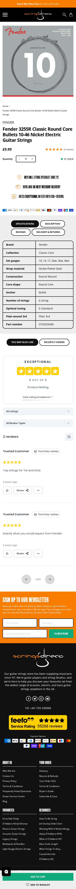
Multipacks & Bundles (14, 844)
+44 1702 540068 (40, 708)
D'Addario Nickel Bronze (15, 823)
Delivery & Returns (48, 232)
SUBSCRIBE (61, 633)
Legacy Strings (10, 839)
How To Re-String (48, 818)
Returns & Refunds (48, 776)
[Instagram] (41, 698)
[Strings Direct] (38, 15)
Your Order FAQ (47, 781)
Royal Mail (41, 187)
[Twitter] (34, 698)
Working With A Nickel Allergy (54, 828)
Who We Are (9, 771)
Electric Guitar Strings (14, 828)
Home (5, 106)
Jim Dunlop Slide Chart (50, 823)
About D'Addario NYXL (50, 833)
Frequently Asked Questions (17, 791)
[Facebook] (28, 698)
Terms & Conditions (13, 786)
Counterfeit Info (47, 854)
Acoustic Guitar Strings (14, 833)
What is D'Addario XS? (50, 839)
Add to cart (38, 876)
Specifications (25, 223)
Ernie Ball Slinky (11, 818)
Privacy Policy (9, 781)
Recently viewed (54, 342)
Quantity (8, 158)
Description (52, 223)
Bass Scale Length (48, 844)
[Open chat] (6, 871)
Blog (5, 801)
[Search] (64, 14)
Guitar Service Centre (14, 796)
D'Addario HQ (46, 859)
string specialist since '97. (41, 177)
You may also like (22, 342)
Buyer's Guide (46, 791)
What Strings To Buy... (50, 849)
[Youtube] (47, 698)
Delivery (43, 771)
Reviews (21, 232)
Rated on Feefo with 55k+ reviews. (41, 196)
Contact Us (8, 776)
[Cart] (70, 14)
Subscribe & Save (48, 796)
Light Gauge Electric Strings (17, 849)
